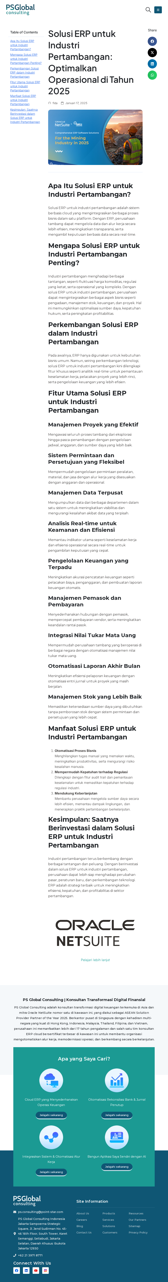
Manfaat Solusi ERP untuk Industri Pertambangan (23, 100)
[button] (148, 10)
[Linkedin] (26, 1270)
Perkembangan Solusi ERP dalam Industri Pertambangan (24, 72)
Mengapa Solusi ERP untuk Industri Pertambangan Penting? (26, 59)
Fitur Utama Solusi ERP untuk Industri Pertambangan (25, 86)
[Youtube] (36, 1270)
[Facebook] (16, 1270)
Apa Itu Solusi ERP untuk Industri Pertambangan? (22, 45)
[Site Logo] (20, 9)
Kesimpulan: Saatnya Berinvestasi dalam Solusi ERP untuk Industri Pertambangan (25, 116)
